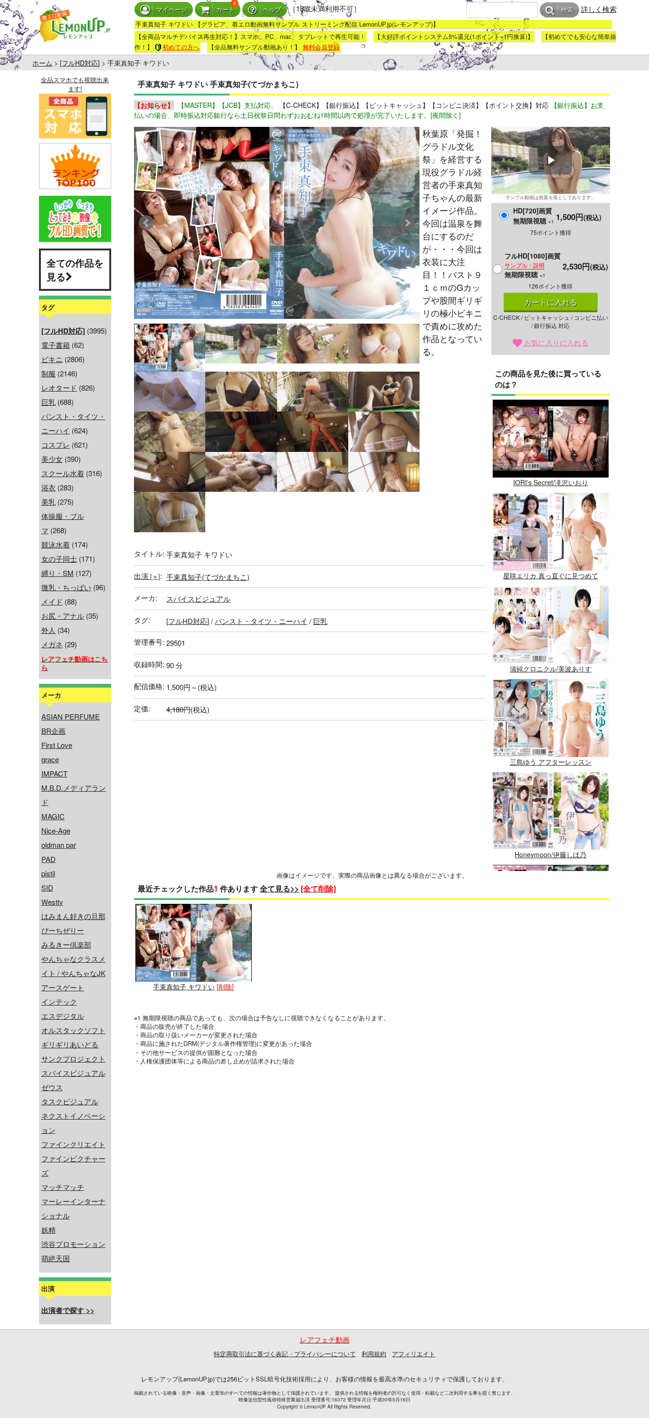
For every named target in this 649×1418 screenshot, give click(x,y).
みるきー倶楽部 (66, 944)
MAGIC (53, 816)
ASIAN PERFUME (70, 716)
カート (225, 9)
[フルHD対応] (80, 62)
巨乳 (48, 402)
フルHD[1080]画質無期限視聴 (533, 265)
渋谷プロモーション (73, 1244)
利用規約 (374, 1353)
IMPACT (54, 773)
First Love (56, 745)
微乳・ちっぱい (66, 587)
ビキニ (52, 359)
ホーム (42, 62)
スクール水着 (62, 473)
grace (50, 759)
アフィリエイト (413, 1353)
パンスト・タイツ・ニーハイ (261, 621)
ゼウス (52, 1087)
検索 (567, 10)
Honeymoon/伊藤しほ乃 (550, 854)
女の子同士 (59, 559)
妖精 (48, 1230)
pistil (48, 873)
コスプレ (55, 445)
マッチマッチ (62, 1187)
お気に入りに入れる (555, 342)
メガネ (52, 644)
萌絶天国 (55, 1258)
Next (407, 222)
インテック (59, 1001)
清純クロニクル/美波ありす (551, 668)
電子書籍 (55, 345)
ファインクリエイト (73, 1144)
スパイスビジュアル (73, 1073)
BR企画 (53, 731)
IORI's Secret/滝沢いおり (550, 482)
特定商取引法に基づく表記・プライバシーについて (285, 1353)
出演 (147, 576)
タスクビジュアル (69, 1101)
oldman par (58, 845)
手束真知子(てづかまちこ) (207, 577)
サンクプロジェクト (73, 1059)
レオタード (59, 388)
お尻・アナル (62, 616)
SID (47, 887)
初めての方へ (181, 46)
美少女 (52, 459)
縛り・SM (57, 573)
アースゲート (62, 987)
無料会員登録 (321, 46)
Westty (52, 902)
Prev (146, 222)
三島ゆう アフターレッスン (551, 761)
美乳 (48, 502)
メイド (52, 601)
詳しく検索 (599, 9)
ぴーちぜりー (62, 930)
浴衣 (48, 487)
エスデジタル (62, 1016)
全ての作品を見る (75, 269)
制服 (48, 373)
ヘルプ (272, 9)
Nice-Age (55, 830)
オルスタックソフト (73, 1030)
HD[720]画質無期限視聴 (533, 215)
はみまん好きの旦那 (73, 916)
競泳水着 (55, 544)
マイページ (171, 9)
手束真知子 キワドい (184, 986)
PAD (48, 859)
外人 (48, 630)
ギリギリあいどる (69, 1044)
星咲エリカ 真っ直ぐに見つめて (550, 575)
